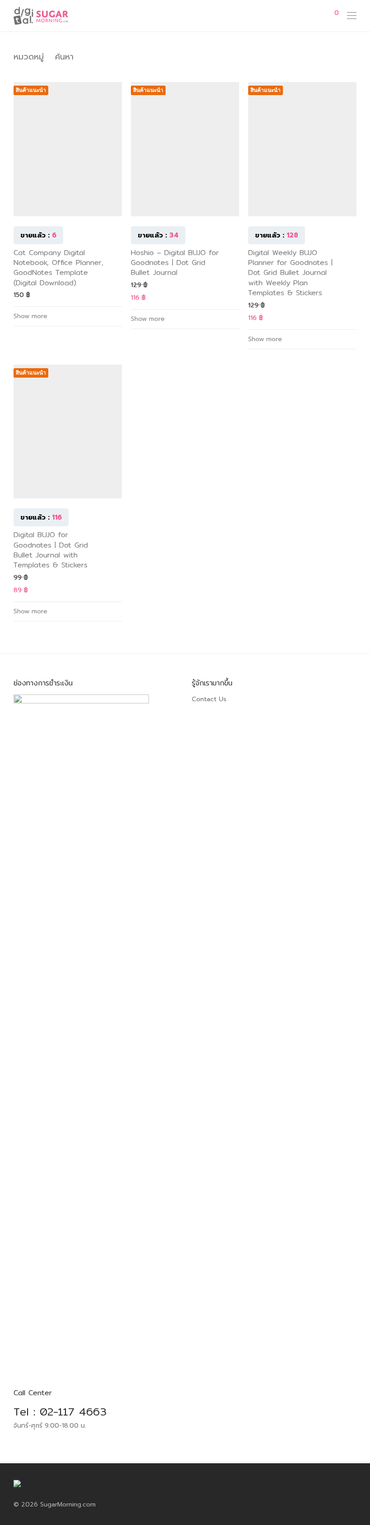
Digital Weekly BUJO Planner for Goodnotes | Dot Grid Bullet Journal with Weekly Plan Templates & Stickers (290, 273)
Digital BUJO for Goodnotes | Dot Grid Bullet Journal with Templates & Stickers (51, 550)
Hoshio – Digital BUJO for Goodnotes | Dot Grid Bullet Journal (175, 263)
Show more (30, 316)
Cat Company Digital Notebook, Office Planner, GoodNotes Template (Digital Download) (58, 267)
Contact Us (209, 699)
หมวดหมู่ (29, 56)
